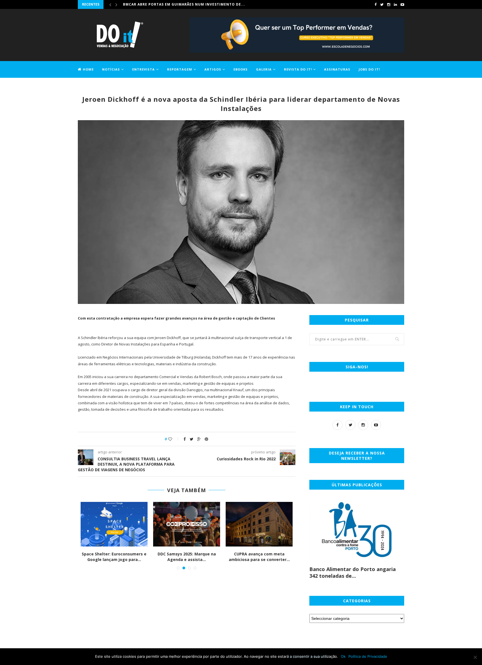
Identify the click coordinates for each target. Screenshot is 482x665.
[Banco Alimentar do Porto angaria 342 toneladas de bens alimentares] (356, 529)
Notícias (111, 69)
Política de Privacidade (367, 656)
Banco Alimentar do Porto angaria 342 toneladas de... (352, 572)
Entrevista (143, 69)
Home (88, 69)
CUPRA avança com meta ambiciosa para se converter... (183, 556)
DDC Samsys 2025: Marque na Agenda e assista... (111, 556)
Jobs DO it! (369, 69)
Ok (343, 656)
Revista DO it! (298, 69)
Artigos (212, 69)
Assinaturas (337, 69)
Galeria (264, 69)
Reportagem (179, 69)
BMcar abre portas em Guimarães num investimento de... (184, 4)
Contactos (89, 85)
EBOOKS (240, 69)
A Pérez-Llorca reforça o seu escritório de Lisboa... (256, 556)
